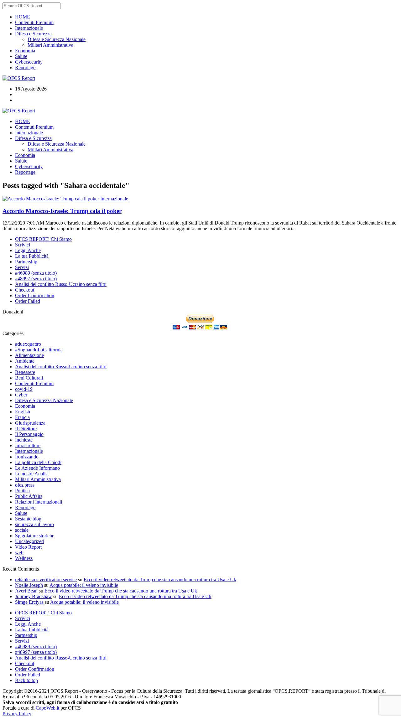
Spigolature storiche (34, 535)
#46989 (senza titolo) (36, 273)
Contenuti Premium (34, 22)
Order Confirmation (34, 295)
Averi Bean (26, 590)
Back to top (26, 680)
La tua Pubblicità (32, 256)
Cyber (21, 394)
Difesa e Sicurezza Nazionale (57, 39)
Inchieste (24, 439)
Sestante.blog (28, 518)
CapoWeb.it (47, 708)
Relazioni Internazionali (38, 501)
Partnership (26, 261)
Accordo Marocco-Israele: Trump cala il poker (62, 211)
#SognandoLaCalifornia (39, 349)
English (22, 411)
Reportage (25, 67)
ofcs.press (24, 485)
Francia (22, 417)
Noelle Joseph (29, 585)
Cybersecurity (29, 62)
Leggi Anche (28, 250)
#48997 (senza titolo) (36, 278)
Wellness (24, 558)
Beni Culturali (29, 377)
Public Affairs (28, 496)
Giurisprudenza (30, 423)
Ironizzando (27, 456)
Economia (25, 50)
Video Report (28, 547)
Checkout (24, 289)
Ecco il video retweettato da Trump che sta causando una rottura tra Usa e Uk (160, 579)
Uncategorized (29, 541)
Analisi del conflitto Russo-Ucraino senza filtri (61, 284)
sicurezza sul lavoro (34, 524)
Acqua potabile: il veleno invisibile (83, 585)
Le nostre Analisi (32, 473)
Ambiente (24, 361)
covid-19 (24, 389)
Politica (22, 490)
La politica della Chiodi (38, 462)
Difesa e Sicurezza (33, 33)
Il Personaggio (29, 434)
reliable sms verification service (46, 579)
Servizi (22, 267)
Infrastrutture (27, 445)
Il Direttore (26, 428)
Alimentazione (29, 355)
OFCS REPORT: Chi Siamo (43, 239)
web (19, 552)
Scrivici (22, 244)
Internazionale (29, 28)
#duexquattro (28, 344)
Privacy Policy (17, 713)
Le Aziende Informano (37, 468)
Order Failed (27, 301)
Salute (21, 56)
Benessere (25, 372)
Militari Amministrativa (50, 45)
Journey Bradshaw (33, 596)
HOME (22, 16)
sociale (22, 530)
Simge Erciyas (29, 602)
